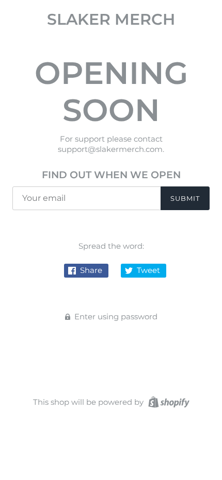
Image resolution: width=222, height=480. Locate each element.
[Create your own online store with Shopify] (167, 401)
